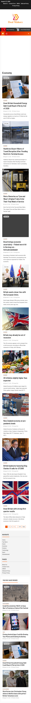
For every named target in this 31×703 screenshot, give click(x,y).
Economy (5, 100)
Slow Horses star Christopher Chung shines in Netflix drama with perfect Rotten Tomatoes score (14, 693)
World (3, 544)
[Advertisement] (15, 53)
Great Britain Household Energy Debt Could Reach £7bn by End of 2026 (15, 106)
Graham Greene (16, 111)
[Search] (28, 33)
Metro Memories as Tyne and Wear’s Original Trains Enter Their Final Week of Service (14, 199)
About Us (5, 3)
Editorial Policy (25, 3)
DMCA (18, 3)
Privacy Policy (15, 5)
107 (20, 526)
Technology (5, 550)
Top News (5, 542)
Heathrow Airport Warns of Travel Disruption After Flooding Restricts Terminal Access (15, 151)
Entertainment (5, 554)
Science (4, 548)
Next (24, 526)
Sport (3, 552)
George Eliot (17, 252)
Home (3, 540)
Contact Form (12, 3)
